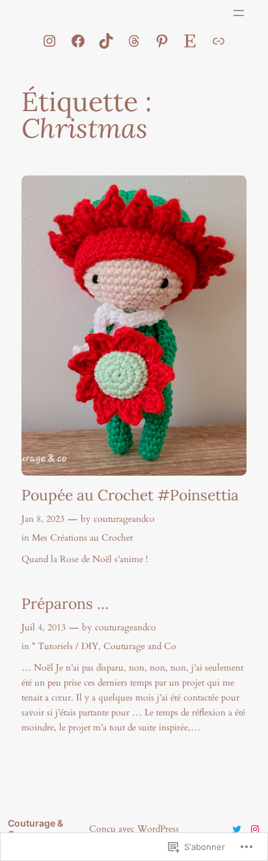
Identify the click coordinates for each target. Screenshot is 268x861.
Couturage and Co (139, 646)
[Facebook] (78, 41)
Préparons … (65, 604)
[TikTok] (106, 41)
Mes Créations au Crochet (82, 538)
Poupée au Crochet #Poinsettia (130, 495)
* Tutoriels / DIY (65, 646)
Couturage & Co (35, 828)
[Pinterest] (162, 41)
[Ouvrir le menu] (239, 13)
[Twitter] (237, 829)
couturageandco (124, 519)
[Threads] (134, 41)
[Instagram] (49, 41)
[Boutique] (218, 41)
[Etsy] (190, 41)
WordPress (158, 829)
